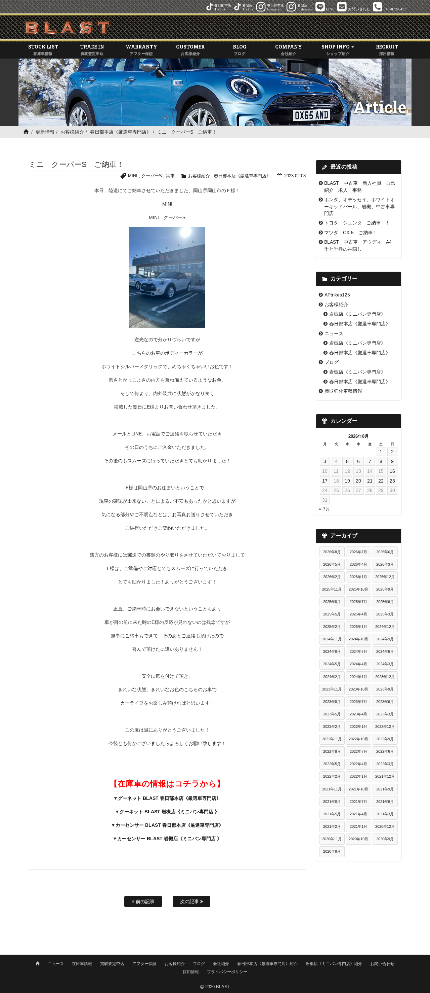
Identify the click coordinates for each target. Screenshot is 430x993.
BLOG (239, 49)
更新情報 (45, 132)
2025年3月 (385, 614)
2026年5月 (332, 564)
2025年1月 (358, 627)
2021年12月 (385, 776)
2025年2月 (332, 627)
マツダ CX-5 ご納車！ (350, 232)
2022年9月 (385, 739)
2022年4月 (358, 764)
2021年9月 (385, 789)
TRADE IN (92, 49)
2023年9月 (385, 689)
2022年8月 (332, 751)
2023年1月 (358, 726)
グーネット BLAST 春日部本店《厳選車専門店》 (169, 798)
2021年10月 (358, 789)
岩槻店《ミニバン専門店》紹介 (334, 963)
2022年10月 (358, 739)
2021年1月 (358, 826)
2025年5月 (332, 614)
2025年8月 (332, 602)
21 (370, 481)
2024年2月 (332, 677)
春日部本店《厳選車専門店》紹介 (267, 963)
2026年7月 (358, 552)
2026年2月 (332, 577)
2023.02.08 (295, 175)
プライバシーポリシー (227, 971)
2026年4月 (358, 564)
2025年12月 (385, 577)
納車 (170, 175)
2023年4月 (358, 714)
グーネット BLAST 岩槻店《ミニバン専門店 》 (169, 811)
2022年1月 (358, 776)
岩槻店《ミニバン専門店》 (357, 314)
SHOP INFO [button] (336, 49)
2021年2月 (332, 826)
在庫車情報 (82, 963)
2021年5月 (332, 814)
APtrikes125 (337, 294)
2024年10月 (358, 639)
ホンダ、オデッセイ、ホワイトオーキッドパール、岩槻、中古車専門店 (359, 206)
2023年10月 (358, 689)
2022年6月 (385, 751)
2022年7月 (358, 751)
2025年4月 (358, 614)
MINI (132, 175)
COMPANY (288, 49)
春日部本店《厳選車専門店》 (120, 132)
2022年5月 (332, 764)
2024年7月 (358, 651)
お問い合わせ (382, 963)
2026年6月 (385, 552)
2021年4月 (358, 814)
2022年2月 (332, 776)
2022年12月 (385, 726)
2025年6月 (385, 602)
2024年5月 (332, 664)
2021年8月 (332, 802)
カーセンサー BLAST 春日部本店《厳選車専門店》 (169, 825)
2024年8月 (332, 651)
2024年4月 (358, 664)
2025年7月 (358, 602)
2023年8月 (332, 702)
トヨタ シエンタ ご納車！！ (357, 222)
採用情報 (191, 971)
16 (392, 471)
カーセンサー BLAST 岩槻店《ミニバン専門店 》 (169, 838)
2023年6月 (385, 702)
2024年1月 (358, 677)
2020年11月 (332, 839)
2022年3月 (385, 764)
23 (392, 481)
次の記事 (190, 901)
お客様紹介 (72, 132)
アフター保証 (144, 963)
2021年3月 (385, 814)
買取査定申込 (112, 963)
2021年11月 (332, 789)
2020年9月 (385, 839)
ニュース (334, 333)
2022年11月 (332, 739)
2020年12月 (385, 826)
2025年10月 (358, 589)
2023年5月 (332, 714)
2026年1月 (358, 577)
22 (381, 481)
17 (325, 481)
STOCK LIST (43, 49)
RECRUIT (387, 49)
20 (358, 481)
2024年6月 (385, 651)
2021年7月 (358, 802)
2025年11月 (332, 589)
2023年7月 (358, 702)
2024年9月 (385, 639)
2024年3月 (385, 664)
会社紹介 (221, 963)
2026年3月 (385, 564)
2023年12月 (385, 677)
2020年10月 (358, 839)
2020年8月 (332, 851)
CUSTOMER (190, 49)
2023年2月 (332, 726)
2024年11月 (332, 639)
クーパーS (151, 175)
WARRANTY (141, 49)
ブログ (332, 362)
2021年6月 (385, 802)
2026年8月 (332, 552)
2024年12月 (385, 627)
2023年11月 (332, 689)
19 (347, 481)
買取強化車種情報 (343, 391)
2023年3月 (385, 714)
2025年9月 (385, 589)
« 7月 (324, 508)
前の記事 (144, 901)
